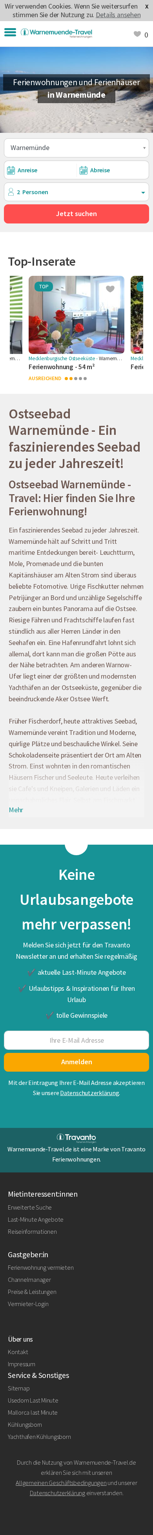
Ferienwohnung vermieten (40, 1267)
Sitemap (18, 1388)
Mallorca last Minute (33, 1412)
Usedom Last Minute (33, 1400)
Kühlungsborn (25, 1424)
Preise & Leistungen (32, 1292)
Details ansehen (118, 15)
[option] (77, 333)
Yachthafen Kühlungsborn (39, 1436)
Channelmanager (29, 1279)
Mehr (16, 809)
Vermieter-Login (28, 1304)
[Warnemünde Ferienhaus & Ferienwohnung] (56, 33)
